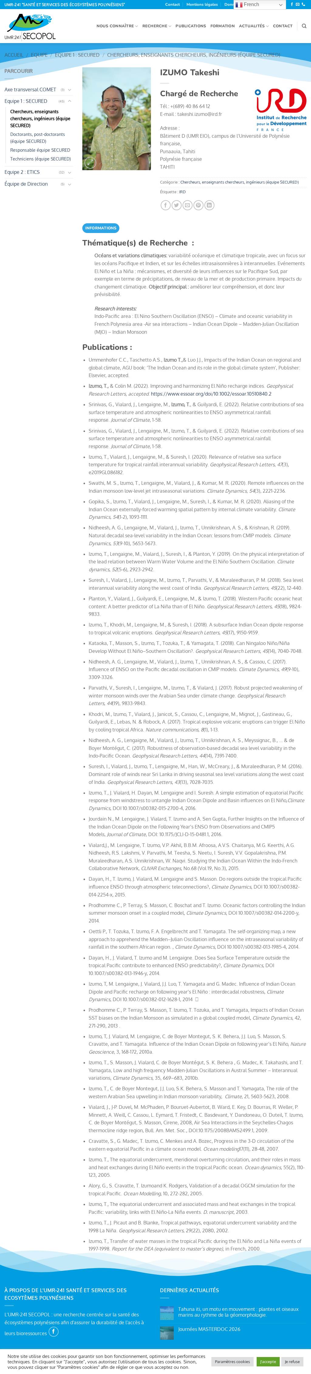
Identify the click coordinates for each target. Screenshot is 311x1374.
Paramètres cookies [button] (232, 1361)
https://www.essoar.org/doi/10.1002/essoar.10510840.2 (211, 394)
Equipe (39, 55)
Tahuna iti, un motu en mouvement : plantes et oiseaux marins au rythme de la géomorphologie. (238, 1312)
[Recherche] (304, 26)
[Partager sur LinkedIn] (209, 205)
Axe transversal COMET (30, 89)
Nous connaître (115, 26)
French (251, 4)
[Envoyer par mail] (188, 205)
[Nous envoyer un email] (297, 4)
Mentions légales (202, 4)
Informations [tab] (101, 228)
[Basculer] (69, 89)
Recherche (154, 26)
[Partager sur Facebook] (166, 205)
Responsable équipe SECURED (40, 150)
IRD (182, 191)
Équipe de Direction (26, 184)
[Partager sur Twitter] (177, 205)
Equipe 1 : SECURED (77, 55)
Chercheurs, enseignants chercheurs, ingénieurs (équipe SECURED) (193, 55)
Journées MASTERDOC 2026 (209, 1329)
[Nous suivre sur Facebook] (292, 4)
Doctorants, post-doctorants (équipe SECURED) (37, 137)
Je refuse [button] (292, 1361)
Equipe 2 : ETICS (22, 172)
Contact (172, 4)
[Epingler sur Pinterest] (198, 205)
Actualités (252, 26)
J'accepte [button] (268, 1361)
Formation (222, 26)
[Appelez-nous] (303, 4)
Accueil (14, 55)
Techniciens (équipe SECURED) (40, 158)
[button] (90, 163)
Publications (191, 26)
